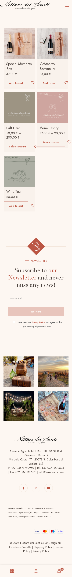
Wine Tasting (49, 128)
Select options (51, 142)
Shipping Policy (43, 547)
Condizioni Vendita (20, 547)
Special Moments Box (19, 66)
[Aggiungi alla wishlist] (30, 42)
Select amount (17, 146)
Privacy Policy (38, 322)
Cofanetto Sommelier (47, 66)
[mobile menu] (67, 5)
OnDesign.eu (53, 543)
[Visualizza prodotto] (30, 37)
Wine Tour (14, 191)
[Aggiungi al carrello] (30, 32)
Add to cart (16, 83)
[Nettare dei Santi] (25, 5)
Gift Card (13, 128)
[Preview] (30, 47)
